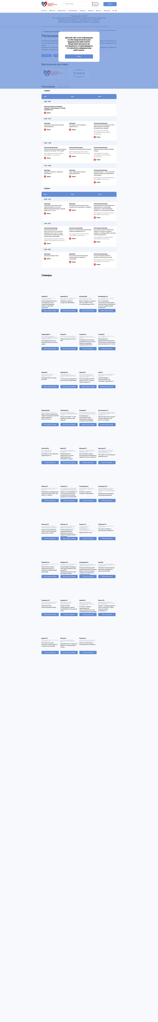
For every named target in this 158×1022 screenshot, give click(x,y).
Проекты (98, 10)
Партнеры (82, 10)
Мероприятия (62, 10)
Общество (52, 10)
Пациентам (107, 10)
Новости (44, 10)
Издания (90, 10)
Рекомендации (72, 10)
